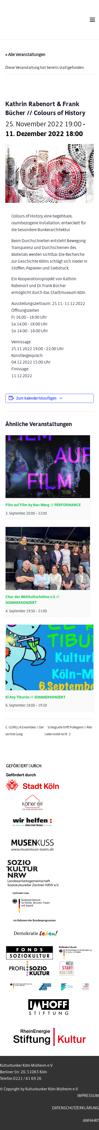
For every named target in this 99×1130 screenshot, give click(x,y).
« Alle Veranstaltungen (25, 54)
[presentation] (48, 466)
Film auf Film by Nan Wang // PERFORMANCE (43, 505)
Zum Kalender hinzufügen (36, 398)
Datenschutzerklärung (75, 1108)
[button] (92, 19)
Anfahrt (91, 1120)
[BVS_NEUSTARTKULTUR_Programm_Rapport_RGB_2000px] (49, 987)
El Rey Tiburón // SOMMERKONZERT (35, 697)
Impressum (88, 1095)
